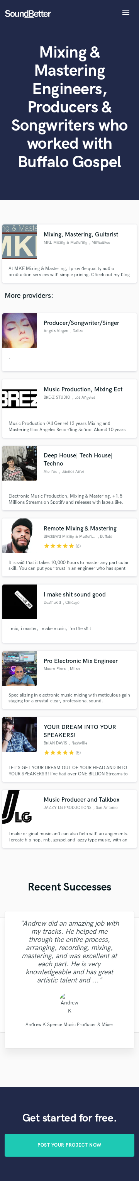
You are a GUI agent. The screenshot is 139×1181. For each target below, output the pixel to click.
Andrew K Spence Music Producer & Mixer (69, 1024)
